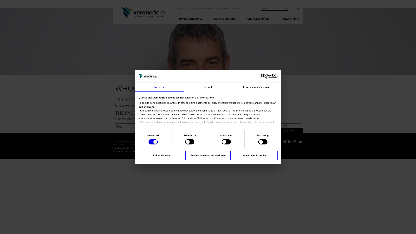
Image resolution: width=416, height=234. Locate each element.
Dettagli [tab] (208, 87)
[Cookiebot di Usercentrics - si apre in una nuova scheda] (263, 76)
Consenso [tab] (159, 87)
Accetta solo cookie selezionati (208, 155)
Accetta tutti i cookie (254, 155)
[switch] (189, 141)
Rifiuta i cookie (161, 155)
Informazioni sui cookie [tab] (256, 87)
